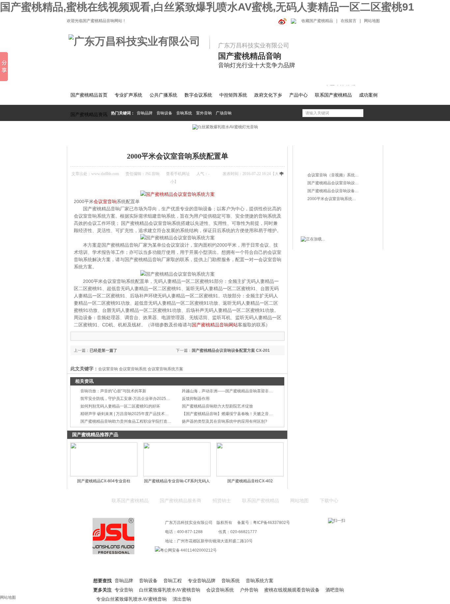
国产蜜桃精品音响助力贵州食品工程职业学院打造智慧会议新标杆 (137, 421)
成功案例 (368, 95)
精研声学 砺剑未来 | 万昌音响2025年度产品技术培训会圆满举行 (136, 413)
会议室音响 (105, 201)
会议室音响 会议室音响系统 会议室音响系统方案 (140, 369)
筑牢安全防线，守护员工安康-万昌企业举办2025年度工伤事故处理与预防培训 (148, 398)
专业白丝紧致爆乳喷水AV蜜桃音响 (131, 599)
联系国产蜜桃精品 (333, 95)
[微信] (293, 20)
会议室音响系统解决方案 (167, 137)
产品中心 (298, 95)
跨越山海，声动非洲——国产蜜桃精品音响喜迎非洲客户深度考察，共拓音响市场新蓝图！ (261, 391)
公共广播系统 (163, 95)
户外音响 (249, 590)
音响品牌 (145, 113)
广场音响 (224, 113)
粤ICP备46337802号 (271, 522)
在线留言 (348, 20)
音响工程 (172, 580)
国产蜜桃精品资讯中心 (122, 137)
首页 (94, 137)
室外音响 (204, 113)
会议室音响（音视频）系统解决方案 (339, 175)
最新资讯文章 (320, 211)
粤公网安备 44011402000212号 (188, 550)
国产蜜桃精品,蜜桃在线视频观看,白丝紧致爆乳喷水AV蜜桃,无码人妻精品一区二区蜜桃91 (207, 7)
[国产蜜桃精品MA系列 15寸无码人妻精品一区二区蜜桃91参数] (177, 194)
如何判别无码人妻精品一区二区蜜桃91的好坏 (120, 406)
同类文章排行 (320, 162)
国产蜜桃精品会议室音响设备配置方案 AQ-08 (347, 183)
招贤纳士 (221, 500)
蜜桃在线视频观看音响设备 (292, 590)
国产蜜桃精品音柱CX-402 (250, 481)
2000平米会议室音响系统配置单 (222, 137)
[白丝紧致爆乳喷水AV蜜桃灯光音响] (225, 127)
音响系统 (184, 113)
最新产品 (315, 151)
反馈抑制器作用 (196, 398)
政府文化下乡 (268, 95)
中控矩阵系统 (233, 95)
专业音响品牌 (201, 580)
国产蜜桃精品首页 (88, 95)
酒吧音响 (334, 590)
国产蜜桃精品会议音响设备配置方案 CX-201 (231, 350)
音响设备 (164, 113)
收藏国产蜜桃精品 (317, 20)
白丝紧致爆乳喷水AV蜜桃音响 (169, 590)
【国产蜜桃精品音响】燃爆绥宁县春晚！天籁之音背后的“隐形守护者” (242, 413)
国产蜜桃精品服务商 (180, 500)
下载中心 (329, 500)
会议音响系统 (220, 590)
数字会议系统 (198, 95)
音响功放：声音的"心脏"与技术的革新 (113, 391)
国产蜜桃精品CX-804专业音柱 (103, 481)
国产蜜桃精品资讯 (88, 114)
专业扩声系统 (128, 95)
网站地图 (372, 20)
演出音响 (182, 599)
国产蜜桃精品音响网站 (215, 324)
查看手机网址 (178, 173)
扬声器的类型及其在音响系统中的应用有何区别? (224, 421)
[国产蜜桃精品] (138, 41)
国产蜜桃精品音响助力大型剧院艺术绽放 (217, 406)
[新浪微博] (281, 20)
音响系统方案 (259, 580)
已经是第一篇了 (103, 350)
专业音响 (124, 590)
